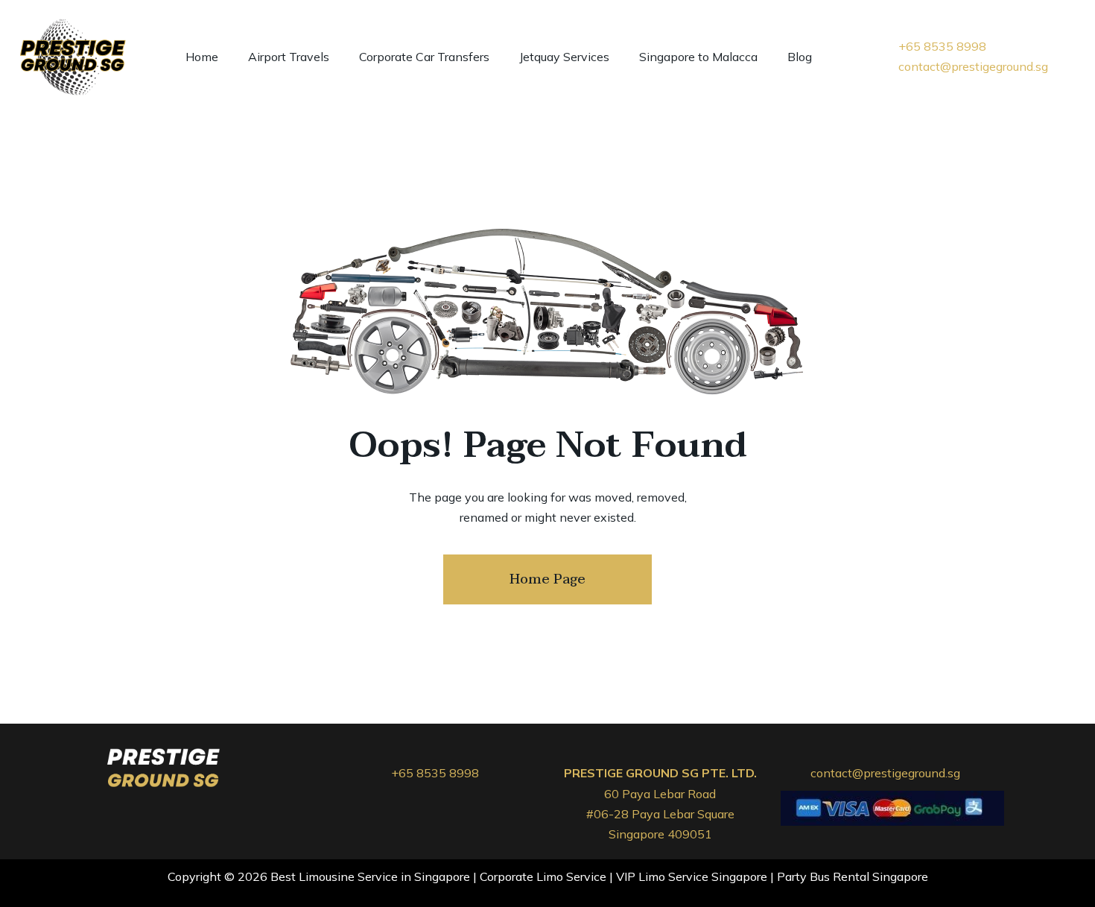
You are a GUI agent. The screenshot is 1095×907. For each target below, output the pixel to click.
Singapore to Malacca (698, 56)
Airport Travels (288, 56)
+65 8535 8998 (435, 772)
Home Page (547, 579)
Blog (799, 56)
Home (201, 56)
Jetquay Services (564, 56)
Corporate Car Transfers (424, 56)
